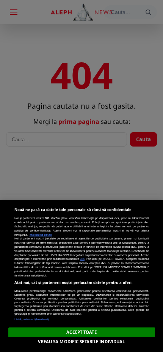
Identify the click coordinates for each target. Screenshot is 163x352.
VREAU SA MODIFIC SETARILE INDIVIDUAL (81, 341)
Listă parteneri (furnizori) (31, 319)
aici (82, 259)
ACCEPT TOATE (81, 332)
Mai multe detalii (41, 234)
